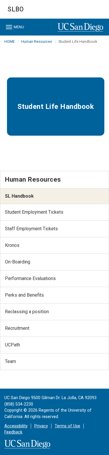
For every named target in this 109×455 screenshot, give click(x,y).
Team (10, 361)
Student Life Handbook (55, 106)
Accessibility (16, 426)
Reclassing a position (27, 311)
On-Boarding (17, 262)
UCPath (12, 345)
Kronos (12, 245)
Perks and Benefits (24, 295)
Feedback (13, 432)
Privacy (41, 426)
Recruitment (17, 328)
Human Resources (36, 41)
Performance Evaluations (30, 278)
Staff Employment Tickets (31, 228)
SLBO (16, 9)
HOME (9, 41)
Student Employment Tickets (34, 212)
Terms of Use (67, 426)
